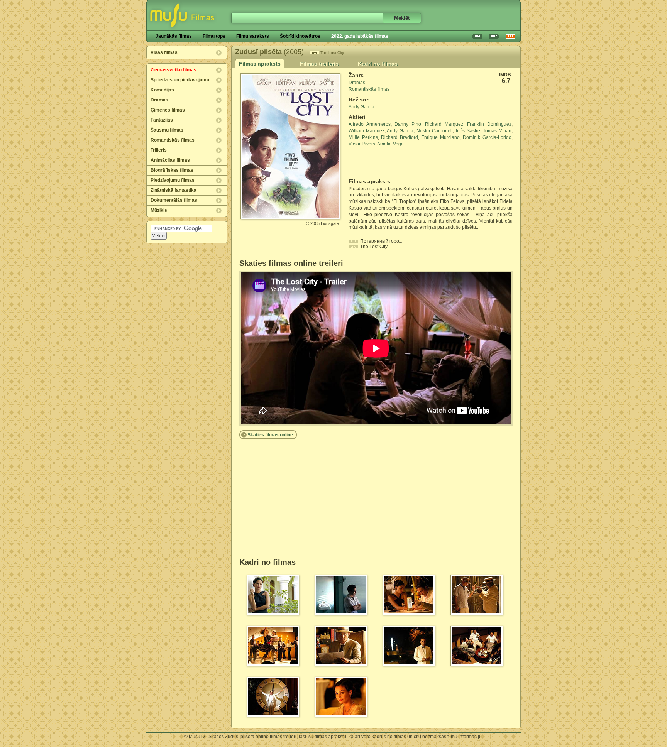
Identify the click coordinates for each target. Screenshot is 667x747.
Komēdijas (162, 90)
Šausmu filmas (167, 130)
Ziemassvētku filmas (173, 70)
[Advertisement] (556, 116)
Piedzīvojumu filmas (173, 180)
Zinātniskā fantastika (173, 190)
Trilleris (159, 150)
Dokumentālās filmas (174, 200)
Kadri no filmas (378, 64)
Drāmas (159, 100)
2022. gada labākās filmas (359, 36)
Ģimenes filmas (168, 110)
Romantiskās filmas (173, 140)
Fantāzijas (162, 120)
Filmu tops (214, 36)
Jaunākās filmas (174, 36)
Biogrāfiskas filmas (172, 170)
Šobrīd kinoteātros (300, 36)
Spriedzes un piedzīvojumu (180, 80)
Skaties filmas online (270, 435)
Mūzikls (159, 210)
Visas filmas (164, 52)
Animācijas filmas (170, 160)
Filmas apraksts (260, 64)
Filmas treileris (319, 64)
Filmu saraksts (252, 36)
